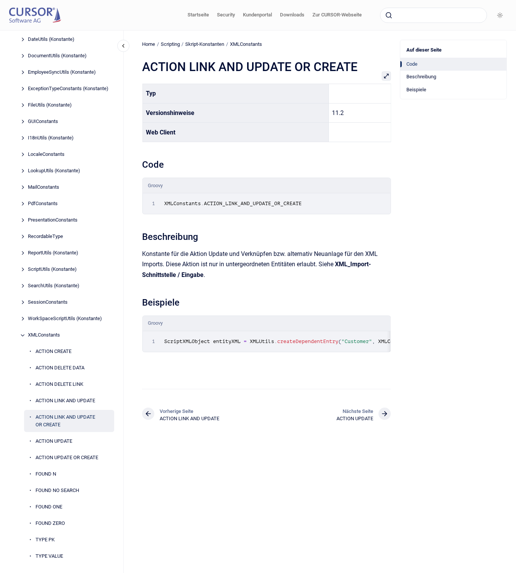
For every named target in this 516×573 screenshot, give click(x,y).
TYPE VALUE (49, 556)
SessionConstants (48, 302)
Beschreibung (421, 76)
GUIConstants (43, 122)
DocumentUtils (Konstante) (57, 56)
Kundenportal (257, 15)
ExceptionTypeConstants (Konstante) (68, 89)
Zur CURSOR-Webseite (337, 15)
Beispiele (416, 89)
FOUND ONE (49, 507)
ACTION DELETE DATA (60, 368)
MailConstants (43, 187)
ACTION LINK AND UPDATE (65, 401)
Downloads (292, 15)
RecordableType (45, 237)
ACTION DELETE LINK (59, 384)
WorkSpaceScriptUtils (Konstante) (65, 319)
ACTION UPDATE (54, 441)
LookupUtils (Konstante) (54, 171)
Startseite (198, 15)
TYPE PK (45, 539)
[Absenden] (389, 15)
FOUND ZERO (50, 523)
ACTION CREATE (53, 351)
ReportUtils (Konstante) (53, 253)
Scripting (170, 44)
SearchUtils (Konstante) (53, 286)
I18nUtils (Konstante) (51, 138)
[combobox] (433, 15)
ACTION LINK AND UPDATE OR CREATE (65, 421)
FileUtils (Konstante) (50, 105)
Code (411, 64)
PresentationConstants (53, 220)
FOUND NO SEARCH (57, 490)
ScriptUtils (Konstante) (52, 269)
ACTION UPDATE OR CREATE (67, 457)
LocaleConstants (46, 154)
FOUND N (46, 474)
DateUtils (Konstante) (51, 39)
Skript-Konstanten (204, 44)
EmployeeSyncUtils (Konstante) (62, 72)
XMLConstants (44, 335)
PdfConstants (43, 204)
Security (226, 15)
